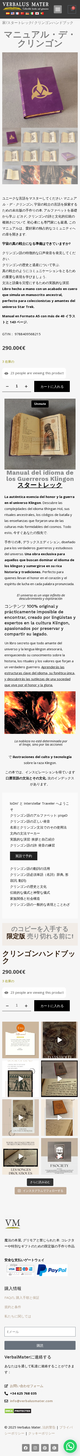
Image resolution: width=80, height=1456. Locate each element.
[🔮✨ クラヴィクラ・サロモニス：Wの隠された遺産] (59, 1117)
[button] (58, 9)
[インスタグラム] (35, 1448)
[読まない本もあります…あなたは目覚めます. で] (59, 1156)
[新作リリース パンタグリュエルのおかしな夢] (20, 1156)
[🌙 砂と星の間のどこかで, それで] (20, 1078)
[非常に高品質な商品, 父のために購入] (20, 1040)
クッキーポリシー (41, 1433)
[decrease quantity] (7, 386)
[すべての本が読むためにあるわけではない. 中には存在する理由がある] (59, 1040)
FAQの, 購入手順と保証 (21, 1297)
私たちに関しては (17, 1316)
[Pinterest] (45, 1448)
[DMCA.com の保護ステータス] (17, 1412)
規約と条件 (12, 1307)
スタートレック (19, 22)
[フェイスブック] (26, 1448)
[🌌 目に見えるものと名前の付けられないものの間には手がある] (20, 1117)
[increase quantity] (26, 386)
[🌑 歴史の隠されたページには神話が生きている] (59, 1078)
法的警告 (49, 1427)
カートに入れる (52, 386)
